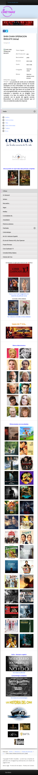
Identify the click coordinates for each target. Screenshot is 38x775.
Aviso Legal (6, 765)
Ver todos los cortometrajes (19, 698)
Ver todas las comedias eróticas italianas (19, 316)
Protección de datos (16, 765)
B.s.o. (7, 131)
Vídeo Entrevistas (10, 125)
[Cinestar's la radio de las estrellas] (19, 142)
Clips (6, 123)
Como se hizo (9, 120)
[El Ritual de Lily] (17, 23)
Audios (7, 117)
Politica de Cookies (28, 765)
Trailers (7, 128)
